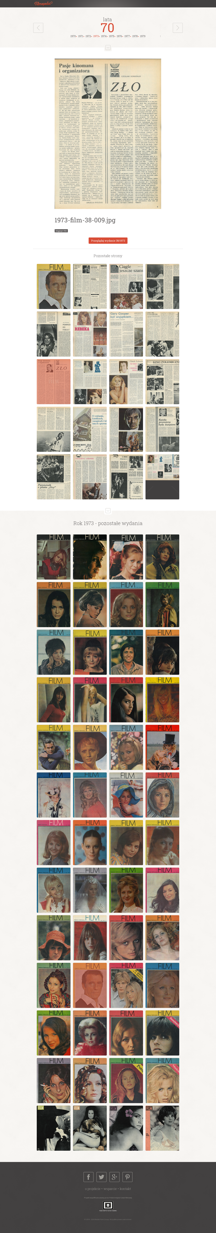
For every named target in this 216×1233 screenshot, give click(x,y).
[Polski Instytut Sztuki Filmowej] (108, 1206)
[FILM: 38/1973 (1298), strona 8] (162, 334)
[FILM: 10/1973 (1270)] (90, 652)
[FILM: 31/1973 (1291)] (126, 890)
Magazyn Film (61, 231)
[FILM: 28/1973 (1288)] (162, 842)
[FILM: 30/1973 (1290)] (90, 890)
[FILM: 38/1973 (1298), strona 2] (90, 286)
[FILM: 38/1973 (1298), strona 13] (53, 429)
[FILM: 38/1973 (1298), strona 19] (126, 476)
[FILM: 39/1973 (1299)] (126, 985)
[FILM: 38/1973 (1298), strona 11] (126, 381)
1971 (80, 36)
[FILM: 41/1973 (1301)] (53, 1033)
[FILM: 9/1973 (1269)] (53, 652)
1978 (135, 36)
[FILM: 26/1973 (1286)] (90, 842)
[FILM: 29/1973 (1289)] (53, 890)
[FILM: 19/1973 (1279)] (126, 747)
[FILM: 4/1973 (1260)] (162, 1128)
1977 (127, 36)
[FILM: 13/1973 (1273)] (53, 699)
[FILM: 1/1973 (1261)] (53, 557)
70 (107, 27)
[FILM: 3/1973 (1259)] (126, 1128)
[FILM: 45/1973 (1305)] (53, 1080)
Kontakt (125, 1189)
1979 (142, 36)
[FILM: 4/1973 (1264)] (162, 557)
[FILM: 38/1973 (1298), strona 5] (53, 334)
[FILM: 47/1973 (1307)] (126, 1080)
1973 (96, 36)
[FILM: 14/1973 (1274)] (90, 699)
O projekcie (92, 1189)
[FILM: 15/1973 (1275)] (126, 699)
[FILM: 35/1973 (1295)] (126, 937)
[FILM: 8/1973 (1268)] (162, 604)
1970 (73, 36)
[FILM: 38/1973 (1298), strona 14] (90, 429)
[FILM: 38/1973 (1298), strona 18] (90, 476)
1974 (103, 36)
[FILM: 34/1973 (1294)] (90, 937)
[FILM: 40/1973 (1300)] (162, 985)
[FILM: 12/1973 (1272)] (162, 652)
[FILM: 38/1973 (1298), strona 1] (53, 286)
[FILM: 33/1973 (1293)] (53, 937)
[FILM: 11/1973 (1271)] (126, 652)
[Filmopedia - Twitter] (101, 1177)
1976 (119, 36)
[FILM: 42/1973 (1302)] (90, 1033)
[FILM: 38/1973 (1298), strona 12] (162, 381)
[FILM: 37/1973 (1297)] (53, 985)
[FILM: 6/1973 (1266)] (90, 604)
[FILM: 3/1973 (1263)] (126, 557)
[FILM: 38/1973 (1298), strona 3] (126, 286)
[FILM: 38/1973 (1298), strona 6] (90, 334)
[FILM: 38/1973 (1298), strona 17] (53, 476)
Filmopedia (45, 3)
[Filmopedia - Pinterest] (127, 1177)
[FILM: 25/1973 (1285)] (53, 842)
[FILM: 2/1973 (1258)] (90, 1128)
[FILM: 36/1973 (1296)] (162, 937)
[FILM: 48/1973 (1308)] (162, 1080)
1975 (111, 36)
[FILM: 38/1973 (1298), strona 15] (126, 429)
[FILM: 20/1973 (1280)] (162, 747)
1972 (88, 36)
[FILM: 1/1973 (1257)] (53, 1128)
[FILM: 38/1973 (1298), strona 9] (53, 381)
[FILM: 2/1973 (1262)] (90, 557)
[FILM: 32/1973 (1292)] (162, 890)
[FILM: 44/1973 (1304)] (162, 1033)
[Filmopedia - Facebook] (88, 1177)
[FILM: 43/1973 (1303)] (126, 1033)
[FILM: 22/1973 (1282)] (90, 795)
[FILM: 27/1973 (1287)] (126, 842)
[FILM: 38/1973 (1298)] (90, 985)
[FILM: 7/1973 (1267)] (126, 604)
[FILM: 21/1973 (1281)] (53, 795)
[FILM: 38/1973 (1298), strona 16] (162, 429)
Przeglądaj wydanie (108, 240)
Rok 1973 (84, 523)
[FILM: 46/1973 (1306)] (90, 1080)
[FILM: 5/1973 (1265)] (53, 604)
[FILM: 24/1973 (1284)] (162, 795)
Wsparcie (110, 1189)
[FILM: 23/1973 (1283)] (126, 795)
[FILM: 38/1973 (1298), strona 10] (90, 381)
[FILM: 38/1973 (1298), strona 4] (162, 286)
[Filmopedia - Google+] (114, 1177)
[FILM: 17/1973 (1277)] (53, 747)
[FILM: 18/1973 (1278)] (90, 747)
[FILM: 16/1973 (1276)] (162, 699)
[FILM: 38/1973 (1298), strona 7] (126, 334)
